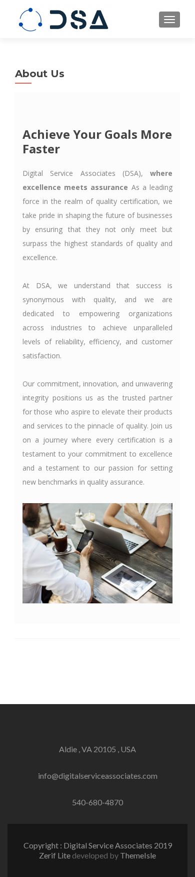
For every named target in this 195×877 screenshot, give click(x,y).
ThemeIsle (138, 855)
